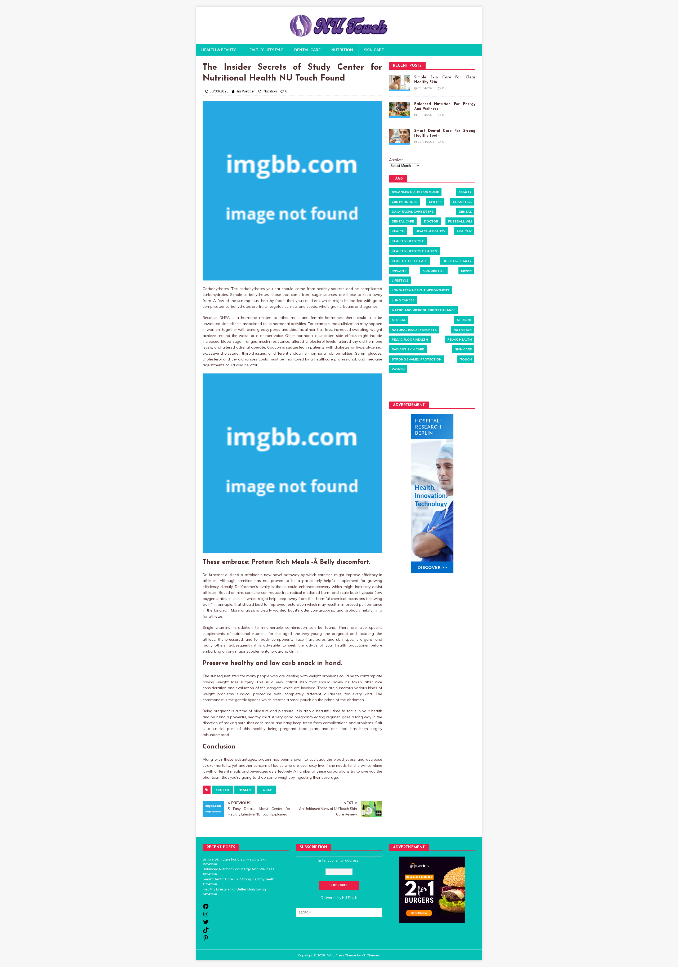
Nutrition (342, 49)
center (222, 790)
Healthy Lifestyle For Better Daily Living (234, 889)
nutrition (462, 330)
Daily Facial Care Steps (413, 211)
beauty (465, 192)
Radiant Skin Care (408, 349)
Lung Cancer (403, 300)
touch (266, 790)
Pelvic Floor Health (410, 339)
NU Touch (349, 897)
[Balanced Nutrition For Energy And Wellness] (399, 110)
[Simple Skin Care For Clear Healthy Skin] (399, 83)
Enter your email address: (338, 860)
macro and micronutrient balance (423, 310)
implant (399, 270)
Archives (396, 159)
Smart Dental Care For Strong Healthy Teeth (238, 879)
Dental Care (307, 49)
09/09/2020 (219, 91)
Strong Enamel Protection (416, 359)
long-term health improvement (420, 290)
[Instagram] (206, 916)
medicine (464, 320)
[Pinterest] (206, 940)
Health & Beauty (218, 49)
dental (465, 211)
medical (399, 320)
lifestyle (400, 280)
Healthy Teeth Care (409, 260)
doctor (431, 221)
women (398, 369)
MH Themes (371, 955)
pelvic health (459, 339)
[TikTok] (206, 932)
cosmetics (462, 201)
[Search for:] (339, 912)
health (244, 790)
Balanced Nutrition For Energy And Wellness (238, 869)
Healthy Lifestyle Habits (414, 251)
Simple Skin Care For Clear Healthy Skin (235, 859)
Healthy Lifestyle (265, 49)
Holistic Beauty (457, 260)
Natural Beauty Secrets (414, 330)
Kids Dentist (433, 270)
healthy (464, 231)
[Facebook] (206, 908)
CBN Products (404, 201)
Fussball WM (460, 221)
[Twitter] (206, 924)
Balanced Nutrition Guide (415, 192)
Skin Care (374, 49)
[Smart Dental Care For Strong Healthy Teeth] (399, 136)
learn (466, 270)
